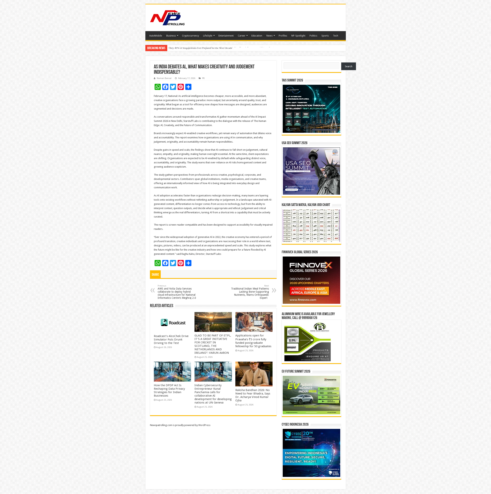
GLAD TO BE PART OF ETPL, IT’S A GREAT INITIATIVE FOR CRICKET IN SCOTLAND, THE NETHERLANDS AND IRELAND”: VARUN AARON (212, 344)
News (269, 35)
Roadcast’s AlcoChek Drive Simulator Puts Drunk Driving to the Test (171, 339)
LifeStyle (207, 35)
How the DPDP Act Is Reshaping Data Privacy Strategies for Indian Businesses (169, 390)
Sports (325, 35)
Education (256, 35)
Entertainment (226, 35)
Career (241, 35)
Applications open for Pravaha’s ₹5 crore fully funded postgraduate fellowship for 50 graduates (253, 341)
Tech (335, 35)
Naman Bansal (164, 78)
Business (171, 35)
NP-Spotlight (298, 35)
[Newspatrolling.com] (167, 17)
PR (203, 78)
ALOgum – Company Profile (184, 47)
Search (348, 66)
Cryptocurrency (190, 35)
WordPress (204, 425)
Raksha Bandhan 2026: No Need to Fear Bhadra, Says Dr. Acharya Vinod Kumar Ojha (252, 395)
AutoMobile (155, 35)
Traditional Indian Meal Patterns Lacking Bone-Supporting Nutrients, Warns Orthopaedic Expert (250, 292)
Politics (313, 35)
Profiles (283, 35)
